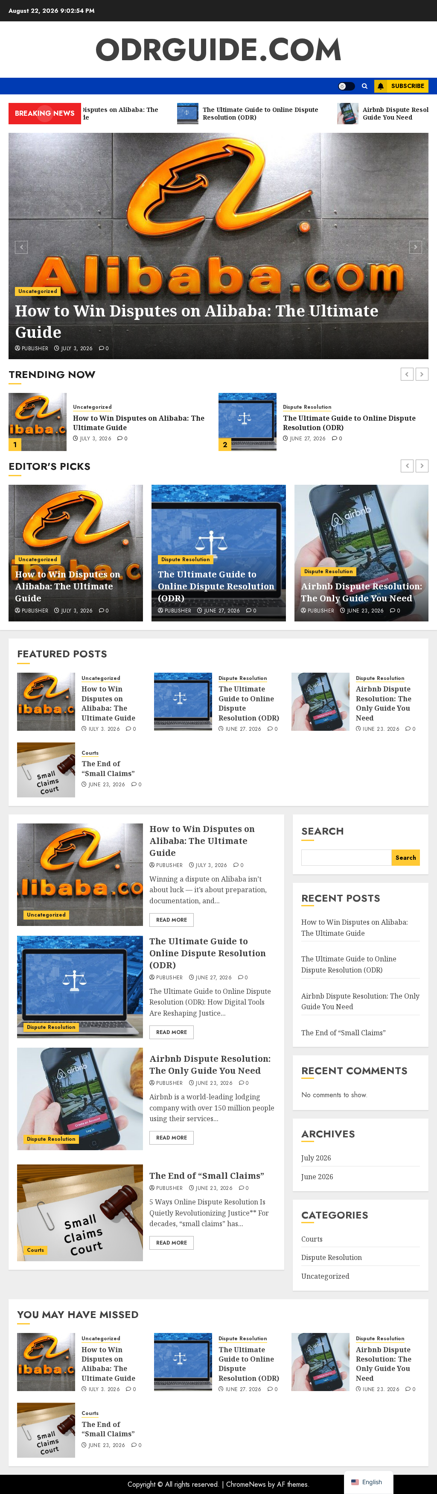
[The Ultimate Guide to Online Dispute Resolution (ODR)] (38, 422)
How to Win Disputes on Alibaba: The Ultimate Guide (197, 321)
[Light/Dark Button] (346, 86)
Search (322, 830)
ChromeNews (246, 1484)
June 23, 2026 (308, 439)
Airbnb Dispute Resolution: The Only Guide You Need (361, 592)
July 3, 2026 (77, 349)
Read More (171, 920)
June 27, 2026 (98, 439)
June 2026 (317, 1176)
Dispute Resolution (97, 407)
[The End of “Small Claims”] (46, 768)
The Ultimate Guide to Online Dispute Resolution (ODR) (216, 586)
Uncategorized (37, 291)
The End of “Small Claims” (108, 768)
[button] (364, 86)
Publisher (35, 349)
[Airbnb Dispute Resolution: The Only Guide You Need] (247, 422)
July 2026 (316, 1158)
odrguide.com (218, 49)
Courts (90, 753)
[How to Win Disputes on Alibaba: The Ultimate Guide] (218, 246)
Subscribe (407, 86)
